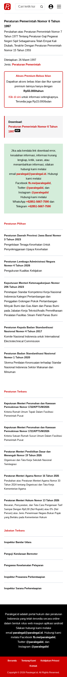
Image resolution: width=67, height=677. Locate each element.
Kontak (33, 666)
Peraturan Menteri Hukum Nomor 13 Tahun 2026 (31, 500)
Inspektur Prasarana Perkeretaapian (24, 577)
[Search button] (42, 7)
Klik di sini (15, 96)
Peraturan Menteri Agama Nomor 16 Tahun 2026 (31, 475)
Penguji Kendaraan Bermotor (21, 553)
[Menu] (59, 7)
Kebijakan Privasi (50, 660)
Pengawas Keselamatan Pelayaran (23, 565)
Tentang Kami (28, 660)
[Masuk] (51, 6)
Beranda (12, 660)
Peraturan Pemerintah (26, 64)
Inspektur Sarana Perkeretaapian (23, 588)
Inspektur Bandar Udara (17, 542)
